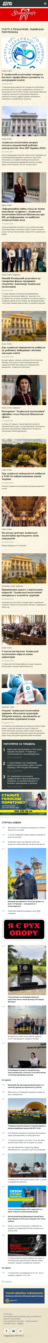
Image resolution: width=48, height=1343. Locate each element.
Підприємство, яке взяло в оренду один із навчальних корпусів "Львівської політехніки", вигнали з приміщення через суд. (24, 604)
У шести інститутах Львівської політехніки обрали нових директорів (20, 654)
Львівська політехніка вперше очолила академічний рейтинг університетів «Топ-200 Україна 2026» (24, 145)
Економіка (6, 586)
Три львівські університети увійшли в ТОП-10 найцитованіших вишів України (23, 476)
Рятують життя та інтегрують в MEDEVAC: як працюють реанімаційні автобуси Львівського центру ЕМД (25, 1228)
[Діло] (7, 3)
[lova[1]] (24, 1303)
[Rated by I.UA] (27, 1336)
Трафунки (16, 275)
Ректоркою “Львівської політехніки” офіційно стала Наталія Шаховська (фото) (23, 414)
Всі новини (7, 1281)
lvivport (20, 1324)
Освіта (9, 71)
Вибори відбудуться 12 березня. (14, 546)
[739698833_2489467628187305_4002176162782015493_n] (24, 20)
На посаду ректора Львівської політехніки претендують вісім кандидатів (20, 536)
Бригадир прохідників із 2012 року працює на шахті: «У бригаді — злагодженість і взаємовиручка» (24, 751)
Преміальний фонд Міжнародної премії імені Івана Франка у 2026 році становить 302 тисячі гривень (26, 1219)
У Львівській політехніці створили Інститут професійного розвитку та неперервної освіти (23, 77)
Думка (4, 205)
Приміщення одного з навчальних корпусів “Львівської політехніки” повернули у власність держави (22, 593)
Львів (4, 71)
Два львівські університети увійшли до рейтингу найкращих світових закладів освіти (23, 350)
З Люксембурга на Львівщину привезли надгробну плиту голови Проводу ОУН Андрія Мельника (24, 765)
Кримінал (5, 707)
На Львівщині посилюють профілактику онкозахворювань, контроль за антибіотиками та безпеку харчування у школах (27, 1072)
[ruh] (24, 940)
